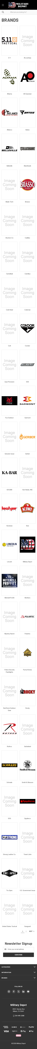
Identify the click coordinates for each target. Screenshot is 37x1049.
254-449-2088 (19, 1016)
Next (31, 931)
